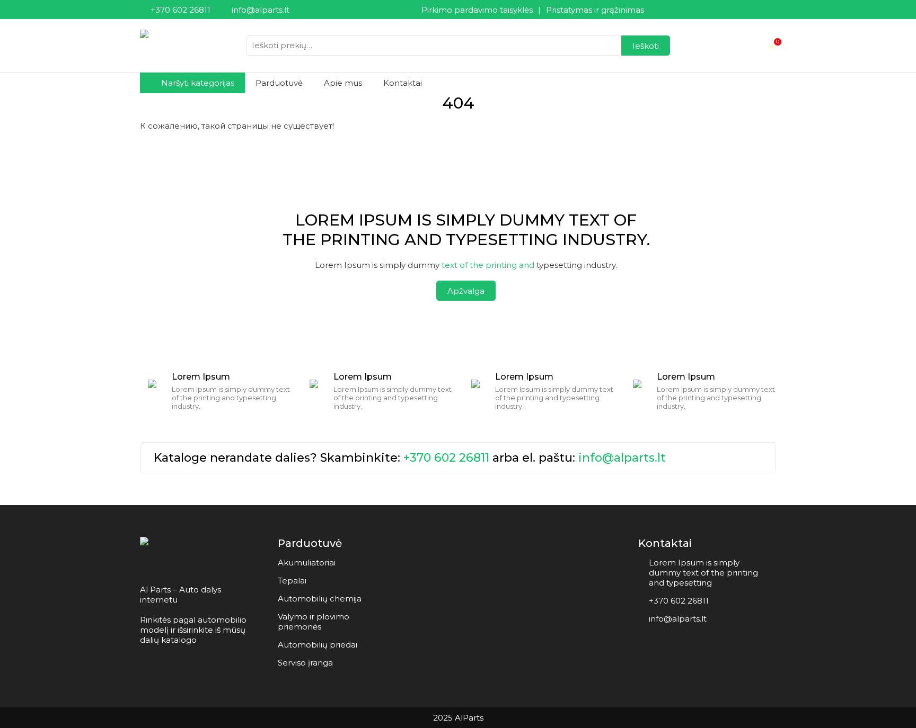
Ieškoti (645, 46)
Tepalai (292, 581)
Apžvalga (466, 291)
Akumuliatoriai (307, 563)
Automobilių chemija (320, 599)
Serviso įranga (305, 663)
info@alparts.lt (622, 458)
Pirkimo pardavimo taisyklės (477, 10)
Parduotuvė (279, 83)
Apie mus (343, 83)
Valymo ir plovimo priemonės (313, 622)
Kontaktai (402, 83)
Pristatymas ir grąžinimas (595, 10)
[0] (772, 45)
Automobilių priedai (317, 645)
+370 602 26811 (446, 458)
